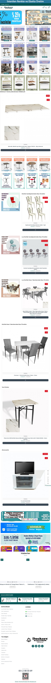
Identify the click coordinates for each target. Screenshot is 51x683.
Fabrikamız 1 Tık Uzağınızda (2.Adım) (12, 584)
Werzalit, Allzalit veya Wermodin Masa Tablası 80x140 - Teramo (25, 146)
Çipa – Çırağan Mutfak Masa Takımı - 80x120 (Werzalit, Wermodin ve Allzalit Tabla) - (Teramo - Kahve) (25, 376)
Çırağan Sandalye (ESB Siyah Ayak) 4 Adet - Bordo (35, 268)
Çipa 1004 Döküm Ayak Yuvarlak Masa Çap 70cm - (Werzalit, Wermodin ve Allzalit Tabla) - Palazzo (27, 598)
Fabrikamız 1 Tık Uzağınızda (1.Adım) (38, 584)
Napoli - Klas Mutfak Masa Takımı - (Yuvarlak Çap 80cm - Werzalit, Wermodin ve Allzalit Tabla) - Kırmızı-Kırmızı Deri (35, 312)
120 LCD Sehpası (25, 501)
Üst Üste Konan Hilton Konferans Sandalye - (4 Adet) (44, 598)
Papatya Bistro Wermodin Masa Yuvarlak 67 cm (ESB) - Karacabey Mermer (27, 438)
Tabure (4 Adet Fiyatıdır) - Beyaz (35, 225)
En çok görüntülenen (7, 595)
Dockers (25, 144)
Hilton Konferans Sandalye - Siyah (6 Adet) (11, 598)
